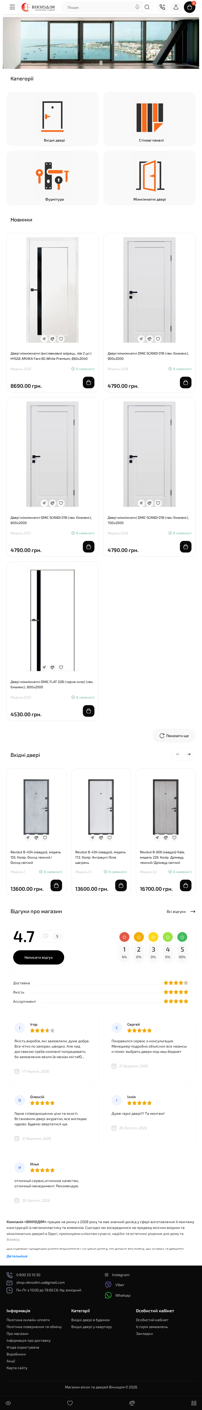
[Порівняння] (132, 1403)
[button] (178, 754)
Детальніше (17, 1256)
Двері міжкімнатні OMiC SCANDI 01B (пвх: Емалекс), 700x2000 (148, 520)
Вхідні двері (54, 140)
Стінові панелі (151, 140)
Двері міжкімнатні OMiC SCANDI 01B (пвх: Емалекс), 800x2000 (51, 520)
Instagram (120, 1274)
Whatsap (122, 1295)
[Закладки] (69, 1403)
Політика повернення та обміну (34, 1326)
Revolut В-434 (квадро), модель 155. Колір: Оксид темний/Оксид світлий (36, 857)
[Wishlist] (61, 339)
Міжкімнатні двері (149, 199)
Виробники (16, 1354)
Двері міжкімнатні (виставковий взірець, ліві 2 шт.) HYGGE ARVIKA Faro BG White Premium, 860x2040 (51, 356)
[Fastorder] (44, 339)
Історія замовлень (152, 1326)
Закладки (144, 1333)
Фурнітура (54, 199)
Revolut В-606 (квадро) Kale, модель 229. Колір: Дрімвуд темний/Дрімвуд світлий (162, 857)
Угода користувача (23, 1347)
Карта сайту (17, 1367)
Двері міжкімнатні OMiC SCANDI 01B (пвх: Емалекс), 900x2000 (148, 356)
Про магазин (17, 1333)
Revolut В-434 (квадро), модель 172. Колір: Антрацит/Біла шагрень (100, 857)
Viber (119, 1284)
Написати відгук (38, 957)
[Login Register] (176, 7)
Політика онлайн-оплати (28, 1319)
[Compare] (52, 339)
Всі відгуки (176, 911)
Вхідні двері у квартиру (91, 1326)
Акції (11, 1361)
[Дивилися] (8, 1403)
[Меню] (12, 7)
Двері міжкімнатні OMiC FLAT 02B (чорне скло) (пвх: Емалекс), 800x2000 (52, 684)
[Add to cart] (88, 382)
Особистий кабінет (152, 1319)
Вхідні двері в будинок (90, 1319)
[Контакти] (162, 7)
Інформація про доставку (28, 1340)
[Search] (137, 7)
